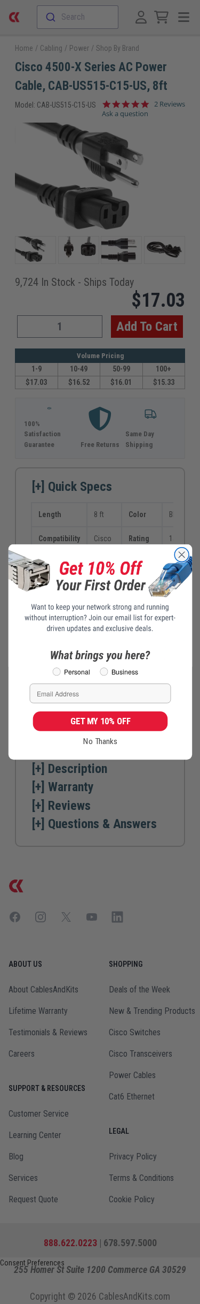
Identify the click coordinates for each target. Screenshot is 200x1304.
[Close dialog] (181, 555)
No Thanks (100, 741)
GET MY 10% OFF (100, 721)
